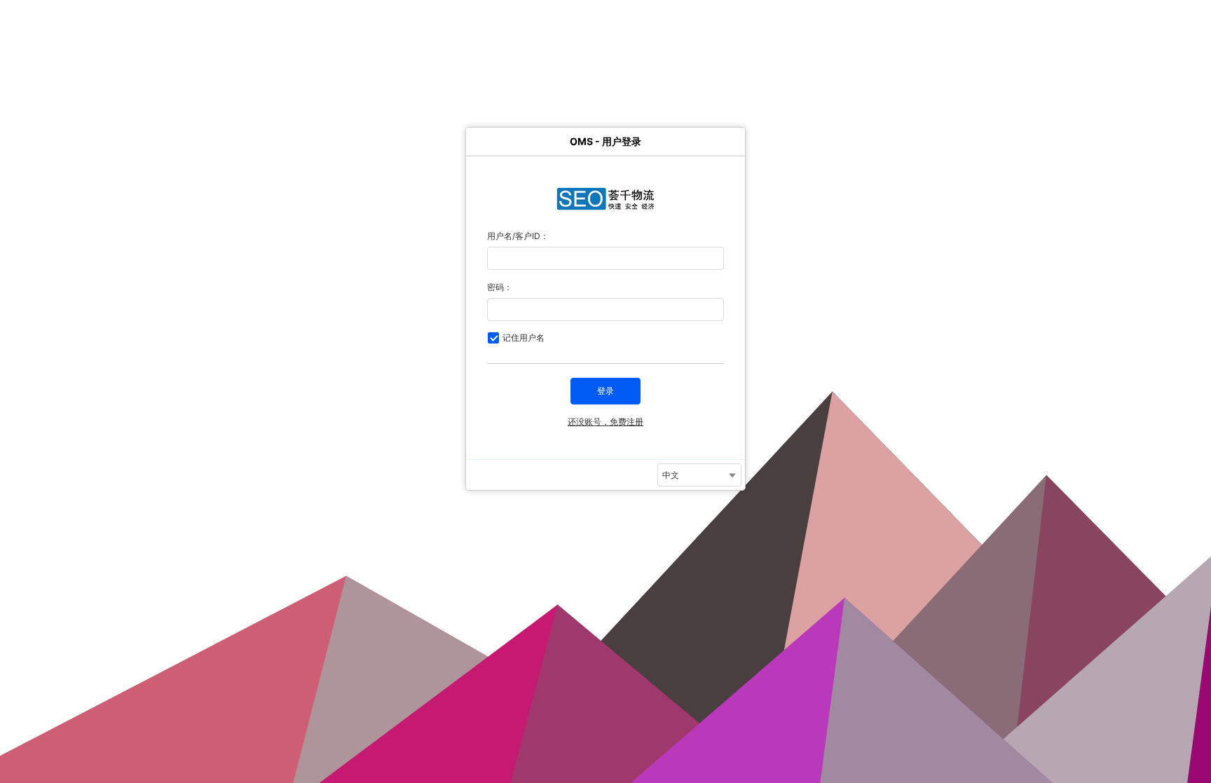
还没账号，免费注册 (605, 421)
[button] (605, 391)
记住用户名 (523, 337)
